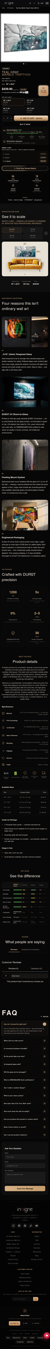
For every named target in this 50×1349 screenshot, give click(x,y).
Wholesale (37, 1252)
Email (6, 1162)
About (37, 1236)
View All (45, 1016)
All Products (10, 8)
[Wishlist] (30, 3)
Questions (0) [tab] (36, 968)
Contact (37, 1244)
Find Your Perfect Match (26, 168)
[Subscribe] (35, 1299)
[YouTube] (36, 1225)
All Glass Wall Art (13, 1236)
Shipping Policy (25, 1277)
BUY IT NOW (25, 124)
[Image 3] (26, 63)
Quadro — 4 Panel (13, 1252)
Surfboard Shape (13, 1248)
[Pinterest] (25, 1225)
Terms (21, 1333)
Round (13, 1256)
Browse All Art (37, 1259)
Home (3, 8)
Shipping (35, 1333)
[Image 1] (23, 63)
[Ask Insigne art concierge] (47, 1335)
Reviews (14, 949)
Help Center (25, 1285)
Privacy (14, 1333)
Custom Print (13, 1259)
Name (6, 1153)
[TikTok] (30, 1225)
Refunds (27, 1333)
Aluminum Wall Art (13, 1240)
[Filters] (6, 976)
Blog (37, 1256)
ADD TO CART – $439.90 (32, 118)
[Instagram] (13, 1225)
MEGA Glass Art (13, 1244)
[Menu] (47, 3)
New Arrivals (13, 1263)
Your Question (9, 1170)
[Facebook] (19, 1225)
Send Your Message (25, 1188)
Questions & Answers (30, 949)
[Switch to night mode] (46, 233)
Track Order (25, 1274)
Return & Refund (25, 1281)
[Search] (34, 3)
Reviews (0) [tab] (13, 968)
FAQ (37, 1240)
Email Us (16, 1323)
